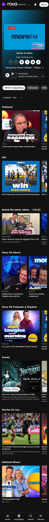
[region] (24, 130)
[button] (36, 210)
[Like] (16, 62)
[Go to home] (9, 4)
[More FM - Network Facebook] (21, 62)
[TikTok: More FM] (38, 62)
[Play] (7, 75)
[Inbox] (35, 5)
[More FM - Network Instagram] (27, 62)
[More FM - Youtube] (33, 62)
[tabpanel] (24, 304)
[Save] (10, 62)
